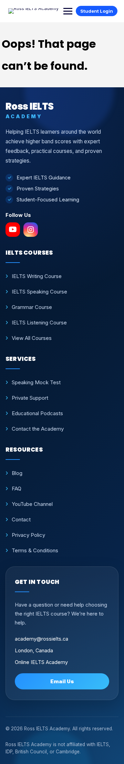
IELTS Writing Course (37, 276)
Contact (21, 519)
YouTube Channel (32, 504)
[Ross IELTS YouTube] (13, 229)
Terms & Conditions (35, 550)
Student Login (96, 11)
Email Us (62, 681)
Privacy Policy (28, 535)
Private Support (30, 398)
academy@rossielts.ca (41, 639)
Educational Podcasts (37, 413)
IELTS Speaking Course (39, 291)
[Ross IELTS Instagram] (30, 229)
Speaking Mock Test (36, 382)
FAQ (16, 488)
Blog (17, 473)
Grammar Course (32, 307)
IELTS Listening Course (39, 322)
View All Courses (32, 338)
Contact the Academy (38, 428)
